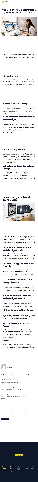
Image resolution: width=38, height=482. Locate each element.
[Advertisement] (19, 45)
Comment (3, 398)
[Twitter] (5, 468)
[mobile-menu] (35, 2)
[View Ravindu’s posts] (3, 366)
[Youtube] (6, 468)
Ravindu (9, 366)
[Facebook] (3, 468)
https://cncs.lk (9, 367)
